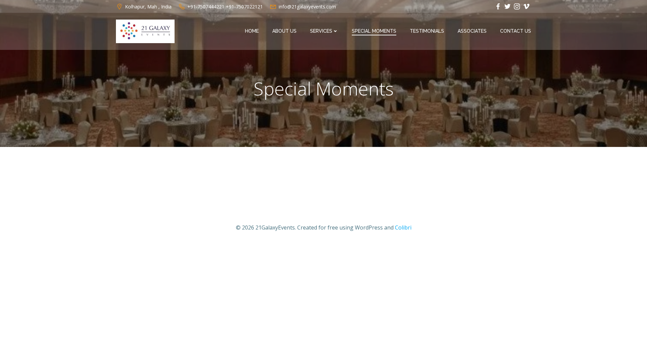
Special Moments (374, 31)
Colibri (403, 227)
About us (284, 31)
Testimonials (427, 31)
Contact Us (515, 31)
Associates (472, 31)
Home (252, 31)
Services (321, 31)
